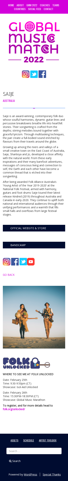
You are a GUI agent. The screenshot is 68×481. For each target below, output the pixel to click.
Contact (48, 9)
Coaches (45, 5)
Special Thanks (52, 474)
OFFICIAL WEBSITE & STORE (28, 228)
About (20, 5)
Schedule (28, 440)
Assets (14, 440)
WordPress (30, 474)
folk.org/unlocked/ (14, 409)
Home (11, 5)
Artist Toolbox (47, 440)
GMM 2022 (31, 5)
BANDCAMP (18, 245)
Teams (55, 5)
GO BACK (9, 275)
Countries (20, 9)
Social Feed (34, 9)
